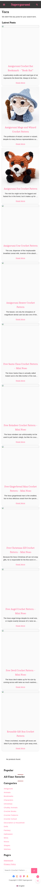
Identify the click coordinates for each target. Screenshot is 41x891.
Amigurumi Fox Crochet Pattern (20, 188)
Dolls (6, 826)
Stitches (7, 849)
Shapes (7, 845)
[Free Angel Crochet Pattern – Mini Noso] (20, 587)
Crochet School (10, 819)
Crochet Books (10, 811)
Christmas (8, 804)
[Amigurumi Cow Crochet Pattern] (20, 223)
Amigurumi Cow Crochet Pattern (20, 245)
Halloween (8, 834)
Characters (8, 800)
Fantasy (7, 830)
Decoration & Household (14, 823)
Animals (7, 792)
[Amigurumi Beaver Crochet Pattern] (20, 281)
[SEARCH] (34, 870)
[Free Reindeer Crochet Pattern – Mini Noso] (20, 403)
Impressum (8, 860)
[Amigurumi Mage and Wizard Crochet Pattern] (20, 105)
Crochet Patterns (11, 815)
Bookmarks (8, 796)
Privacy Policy (10, 864)
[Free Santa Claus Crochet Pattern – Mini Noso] (20, 342)
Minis (6, 838)
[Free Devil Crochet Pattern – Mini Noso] (20, 648)
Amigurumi (8, 789)
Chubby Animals (11, 808)
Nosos (6, 842)
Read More (20, 83)
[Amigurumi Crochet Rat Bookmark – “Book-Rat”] (20, 44)
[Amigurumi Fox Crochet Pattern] (20, 167)
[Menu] (4, 4)
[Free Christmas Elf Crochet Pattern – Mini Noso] (20, 526)
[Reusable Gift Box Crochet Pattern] (20, 709)
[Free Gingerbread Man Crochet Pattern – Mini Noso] (20, 464)
